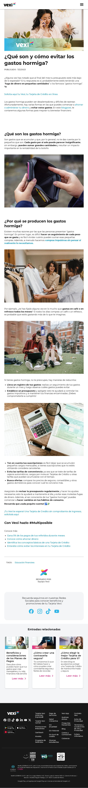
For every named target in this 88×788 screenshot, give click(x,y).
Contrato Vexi (77, 714)
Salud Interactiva (53, 720)
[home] (9, 4)
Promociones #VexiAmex (40, 727)
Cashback (39, 732)
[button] (81, 4)
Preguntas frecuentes (66, 724)
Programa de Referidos (40, 741)
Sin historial (54, 731)
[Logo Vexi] (10, 713)
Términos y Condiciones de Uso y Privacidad (79, 727)
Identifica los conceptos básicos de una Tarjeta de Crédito (38, 542)
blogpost (66, 107)
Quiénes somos (65, 718)
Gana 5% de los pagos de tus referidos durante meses (36, 535)
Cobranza (65, 738)
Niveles (38, 736)
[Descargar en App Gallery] (9, 732)
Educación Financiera (24, 562)
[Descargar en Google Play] (9, 728)
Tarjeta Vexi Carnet (40, 722)
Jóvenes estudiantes (54, 741)
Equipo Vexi (43, 582)
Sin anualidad (53, 726)
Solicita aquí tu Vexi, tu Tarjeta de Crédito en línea (31, 94)
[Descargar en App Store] (21, 728)
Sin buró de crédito (54, 735)
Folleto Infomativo (78, 735)
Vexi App (65, 713)
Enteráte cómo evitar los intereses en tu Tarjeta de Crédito (38, 546)
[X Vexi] (30, 720)
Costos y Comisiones (66, 733)
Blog (63, 729)
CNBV (20, 769)
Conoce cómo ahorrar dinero (22, 539)
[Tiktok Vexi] (14, 720)
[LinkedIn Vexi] (22, 720)
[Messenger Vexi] (18, 720)
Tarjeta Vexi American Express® (40, 715)
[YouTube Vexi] (26, 720)
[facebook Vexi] (6, 720)
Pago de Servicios (52, 714)
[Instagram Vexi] (10, 720)
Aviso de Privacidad (78, 720)
